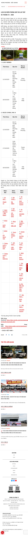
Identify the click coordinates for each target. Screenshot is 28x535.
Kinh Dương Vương (21, 202)
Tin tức (2, 372)
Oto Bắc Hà (14, 534)
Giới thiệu (14, 463)
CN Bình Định (12, 214)
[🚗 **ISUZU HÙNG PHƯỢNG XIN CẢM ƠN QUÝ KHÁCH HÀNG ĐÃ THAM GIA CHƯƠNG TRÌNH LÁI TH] (14, 420)
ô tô (14, 455)
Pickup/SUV (8, 360)
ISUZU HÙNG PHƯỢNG (14, 461)
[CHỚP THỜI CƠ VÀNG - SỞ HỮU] (14, 386)
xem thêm (3, 375)
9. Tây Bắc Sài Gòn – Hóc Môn (21, 287)
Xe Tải (14, 457)
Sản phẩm (14, 452)
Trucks (8, 394)
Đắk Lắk (13, 226)
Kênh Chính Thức (14, 474)
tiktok (14, 472)
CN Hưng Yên (4, 237)
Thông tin (6, 372)
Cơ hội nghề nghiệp (14, 468)
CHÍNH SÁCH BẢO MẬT (7, 513)
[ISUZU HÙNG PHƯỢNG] (9, 2)
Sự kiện (9, 372)
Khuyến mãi (10, 406)
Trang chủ (3, 6)
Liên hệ (14, 470)
